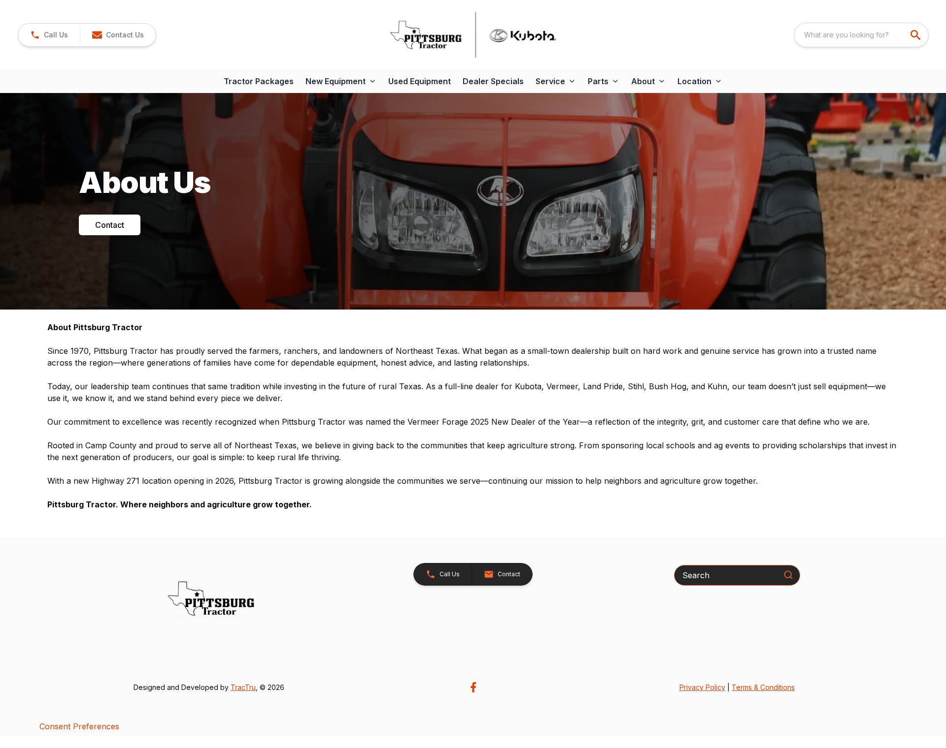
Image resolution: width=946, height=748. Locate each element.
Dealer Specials (493, 81)
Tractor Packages (259, 81)
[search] (916, 35)
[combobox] (861, 35)
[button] (49, 35)
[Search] (788, 575)
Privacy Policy (702, 687)
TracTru (243, 687)
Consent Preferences (79, 726)
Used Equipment (419, 81)
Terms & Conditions (763, 687)
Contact (109, 225)
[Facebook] (473, 687)
